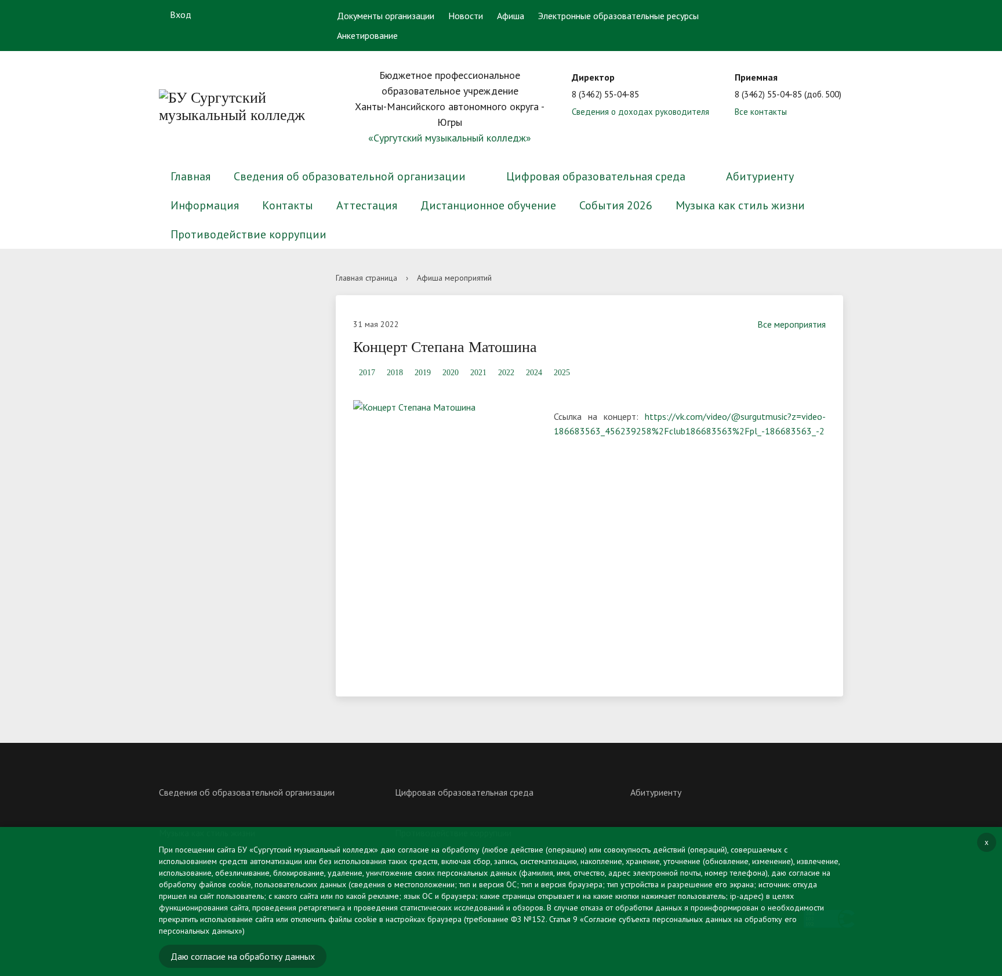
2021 (478, 372)
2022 (506, 372)
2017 (367, 372)
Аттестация (366, 205)
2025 (562, 372)
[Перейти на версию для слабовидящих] (804, 14)
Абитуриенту (760, 176)
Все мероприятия (791, 324)
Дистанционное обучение (488, 205)
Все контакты (761, 111)
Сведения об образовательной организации (350, 176)
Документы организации (385, 15)
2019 (423, 372)
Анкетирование (367, 35)
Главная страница (366, 278)
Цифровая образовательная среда (595, 176)
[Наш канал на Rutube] (274, 14)
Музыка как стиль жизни (740, 205)
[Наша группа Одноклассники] (251, 15)
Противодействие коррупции (248, 234)
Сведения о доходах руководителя (640, 111)
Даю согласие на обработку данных (242, 956)
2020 (450, 372)
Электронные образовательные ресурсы (618, 15)
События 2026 (615, 205)
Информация (204, 205)
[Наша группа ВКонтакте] (229, 14)
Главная (190, 176)
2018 (395, 372)
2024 (534, 372)
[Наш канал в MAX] (297, 15)
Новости (465, 15)
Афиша (510, 15)
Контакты (287, 205)
